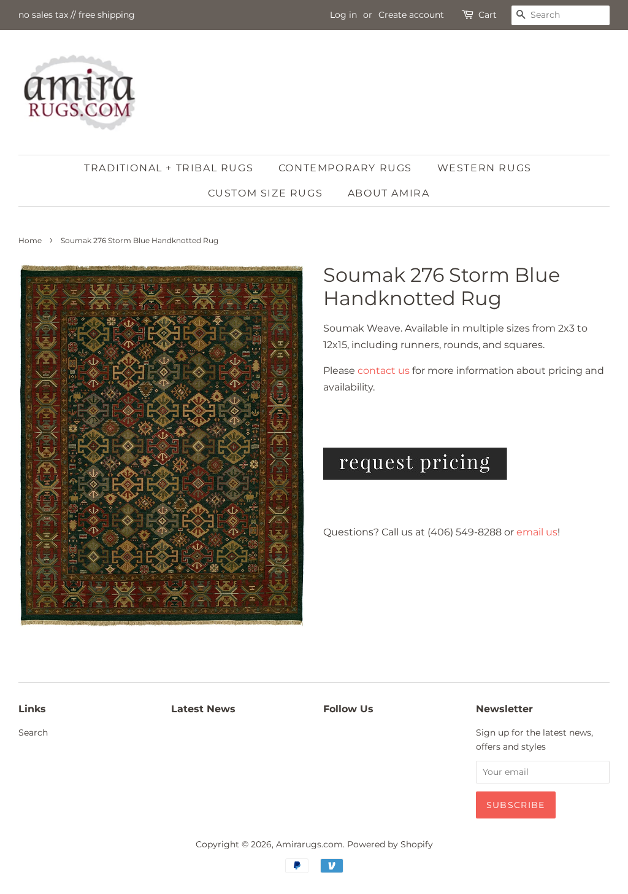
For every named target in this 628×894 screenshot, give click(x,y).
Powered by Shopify (390, 844)
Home (30, 240)
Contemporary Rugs (345, 168)
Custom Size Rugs (265, 193)
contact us (384, 370)
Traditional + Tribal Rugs (168, 168)
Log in (343, 14)
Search (33, 732)
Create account (411, 14)
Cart (487, 14)
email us (536, 532)
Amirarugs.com (309, 844)
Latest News (203, 709)
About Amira (389, 193)
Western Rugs (484, 168)
